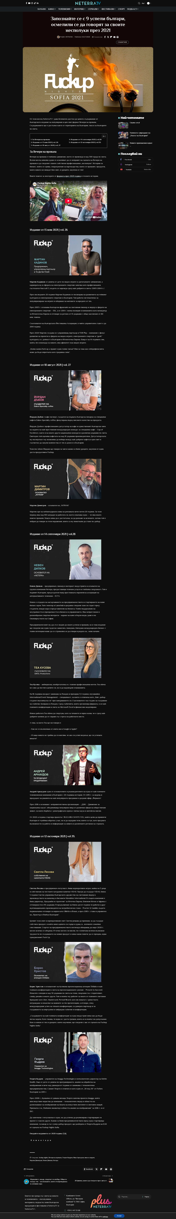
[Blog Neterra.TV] (88, 3)
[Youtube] (135, 169)
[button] (117, 37)
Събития (122, 42)
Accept (119, 1216)
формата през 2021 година (69, 176)
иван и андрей (89, 1157)
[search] (139, 3)
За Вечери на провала (41, 139)
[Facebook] (26, 3)
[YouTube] (29, 3)
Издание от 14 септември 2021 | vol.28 (86, 139)
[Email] (114, 37)
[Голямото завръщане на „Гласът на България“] (123, 135)
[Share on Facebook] (104, 37)
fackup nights (43, 1157)
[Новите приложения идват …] (123, 145)
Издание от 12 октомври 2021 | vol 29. (86, 142)
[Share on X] (108, 37)
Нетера (55, 1160)
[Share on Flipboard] (111, 37)
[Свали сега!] (123, 125)
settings (105, 1217)
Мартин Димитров (36, 1160)
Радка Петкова (66, 37)
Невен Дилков (47, 1160)
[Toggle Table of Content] (102, 136)
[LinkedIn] (37, 3)
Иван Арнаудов (78, 1157)
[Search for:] (131, 1196)
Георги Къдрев (68, 1157)
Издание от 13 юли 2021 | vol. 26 (45, 142)
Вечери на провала (55, 1157)
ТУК (65, 1133)
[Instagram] (32, 3)
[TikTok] (35, 3)
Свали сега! (135, 123)
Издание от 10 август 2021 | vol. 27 (46, 145)
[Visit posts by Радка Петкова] (58, 37)
